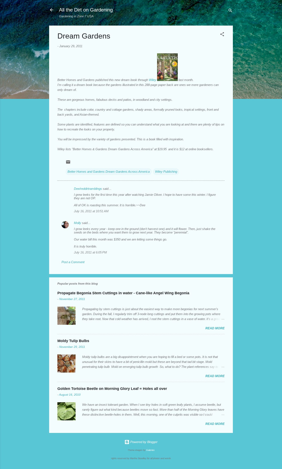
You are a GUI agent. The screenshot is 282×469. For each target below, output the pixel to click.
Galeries (150, 450)
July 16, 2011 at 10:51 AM (91, 211)
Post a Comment (73, 262)
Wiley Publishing (166, 171)
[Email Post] (68, 163)
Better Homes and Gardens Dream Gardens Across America (109, 171)
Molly (77, 223)
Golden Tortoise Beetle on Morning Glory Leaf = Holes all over (112, 389)
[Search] (230, 11)
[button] (222, 35)
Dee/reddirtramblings (88, 188)
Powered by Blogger (143, 442)
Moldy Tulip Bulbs (73, 341)
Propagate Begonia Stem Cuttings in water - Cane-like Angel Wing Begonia (123, 293)
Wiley (152, 80)
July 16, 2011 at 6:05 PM (90, 252)
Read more (215, 328)
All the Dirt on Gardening (86, 10)
